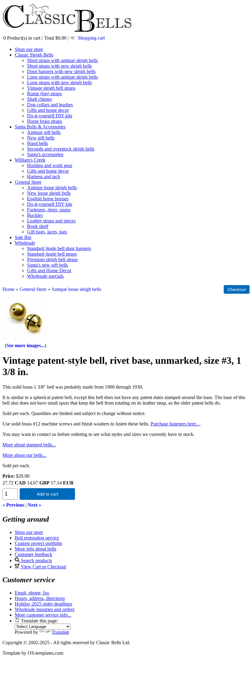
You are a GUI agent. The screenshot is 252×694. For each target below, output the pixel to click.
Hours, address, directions (40, 598)
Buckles (35, 215)
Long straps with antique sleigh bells (62, 77)
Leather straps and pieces (51, 220)
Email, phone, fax (32, 592)
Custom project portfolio (38, 543)
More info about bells (35, 548)
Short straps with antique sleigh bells (62, 60)
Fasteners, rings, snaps (48, 209)
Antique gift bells (44, 132)
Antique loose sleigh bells (52, 187)
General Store (28, 182)
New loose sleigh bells (49, 193)
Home (8, 289)
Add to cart (47, 494)
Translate (60, 632)
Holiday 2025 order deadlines (43, 603)
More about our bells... (24, 455)
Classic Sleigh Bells (34, 54)
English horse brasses (48, 198)
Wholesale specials (45, 276)
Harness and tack (43, 176)
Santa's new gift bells (47, 265)
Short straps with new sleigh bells (59, 66)
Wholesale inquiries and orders (44, 609)
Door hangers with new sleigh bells (61, 71)
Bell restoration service (37, 537)
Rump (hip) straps (44, 93)
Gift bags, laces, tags (47, 231)
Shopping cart (91, 38)
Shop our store (29, 49)
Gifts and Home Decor (49, 270)
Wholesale (25, 242)
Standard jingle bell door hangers (59, 248)
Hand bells (37, 143)
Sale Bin (23, 237)
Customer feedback (33, 554)
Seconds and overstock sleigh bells (60, 148)
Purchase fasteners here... (175, 423)
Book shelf (37, 226)
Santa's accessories (45, 154)
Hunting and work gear (49, 165)
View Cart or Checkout (43, 566)
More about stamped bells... (29, 444)
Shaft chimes (39, 99)
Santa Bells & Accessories (40, 126)
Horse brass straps (44, 121)
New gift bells (40, 137)
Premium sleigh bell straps (52, 259)
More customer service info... (43, 615)
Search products (36, 560)
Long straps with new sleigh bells (59, 82)
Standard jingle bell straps (52, 254)
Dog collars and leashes (50, 104)
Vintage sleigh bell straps (51, 88)
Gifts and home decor (48, 110)
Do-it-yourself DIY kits (49, 115)
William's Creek (30, 160)
